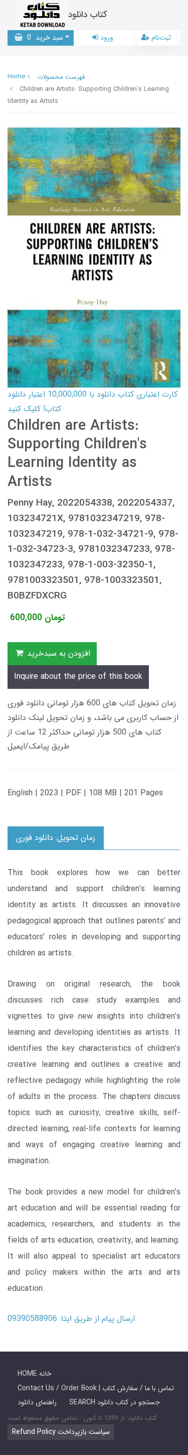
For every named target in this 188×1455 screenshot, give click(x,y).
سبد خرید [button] (43, 37)
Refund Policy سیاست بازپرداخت (61, 1431)
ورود (105, 37)
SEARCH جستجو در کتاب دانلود (114, 1402)
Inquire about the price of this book (78, 676)
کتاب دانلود (87, 15)
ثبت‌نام (160, 37)
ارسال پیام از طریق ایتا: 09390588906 (71, 1318)
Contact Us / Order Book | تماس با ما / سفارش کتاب (96, 1388)
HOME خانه (35, 1373)
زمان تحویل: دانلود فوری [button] (55, 837)
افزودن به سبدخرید (57, 653)
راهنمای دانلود (37, 1402)
